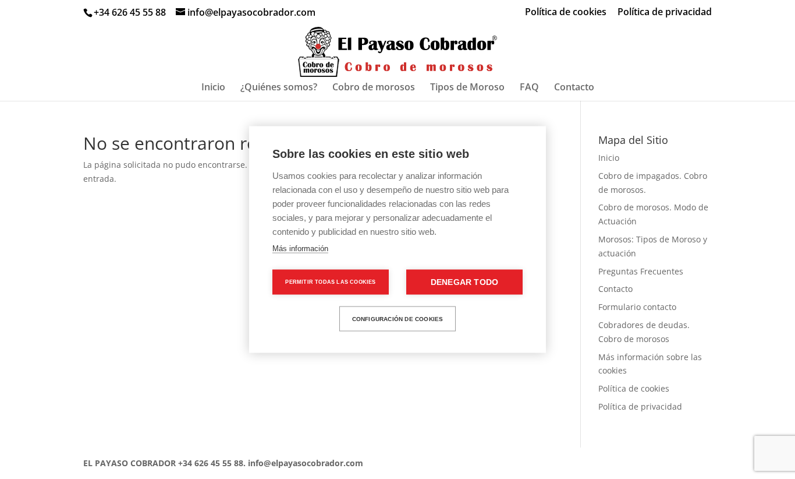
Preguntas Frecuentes (640, 271)
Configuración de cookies (397, 318)
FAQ (529, 88)
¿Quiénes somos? (278, 88)
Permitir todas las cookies (330, 282)
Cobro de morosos (373, 88)
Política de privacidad (664, 12)
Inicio (213, 88)
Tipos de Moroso (467, 88)
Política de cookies (565, 12)
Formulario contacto (637, 306)
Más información (300, 248)
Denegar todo (464, 282)
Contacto (574, 88)
